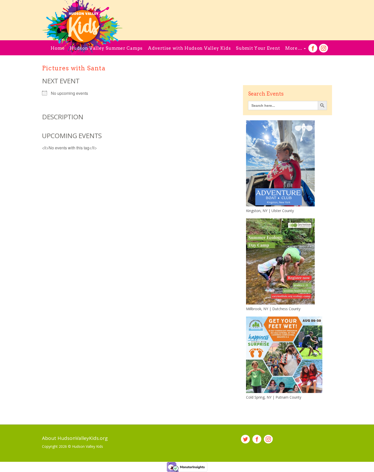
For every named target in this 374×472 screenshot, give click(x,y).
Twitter (245, 439)
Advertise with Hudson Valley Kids (189, 48)
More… (294, 48)
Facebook (312, 48)
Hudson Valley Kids (87, 446)
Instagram (323, 48)
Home (58, 48)
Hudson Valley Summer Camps (106, 48)
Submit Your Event (258, 48)
